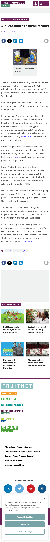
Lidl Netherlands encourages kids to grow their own (12, 329)
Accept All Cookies (25, 517)
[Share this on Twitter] (9, 41)
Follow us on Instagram (42, 488)
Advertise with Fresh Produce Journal (22, 451)
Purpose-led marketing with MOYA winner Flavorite (10, 363)
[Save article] (46, 41)
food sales (29, 241)
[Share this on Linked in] (15, 41)
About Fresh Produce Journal (18, 447)
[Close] (44, 498)
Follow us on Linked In (8, 488)
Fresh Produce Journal (15, 19)
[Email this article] (21, 41)
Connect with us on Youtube (30, 488)
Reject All (25, 524)
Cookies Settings (25, 531)
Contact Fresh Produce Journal (19, 456)
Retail (8, 251)
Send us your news (13, 460)
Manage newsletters (14, 465)
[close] (48, 35)
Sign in (14, 35)
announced (26, 136)
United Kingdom (20, 251)
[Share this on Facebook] (3, 41)
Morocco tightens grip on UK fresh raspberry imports (36, 362)
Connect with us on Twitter (19, 488)
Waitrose (14, 157)
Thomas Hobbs (10, 31)
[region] (25, 517)
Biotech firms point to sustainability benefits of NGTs (37, 329)
